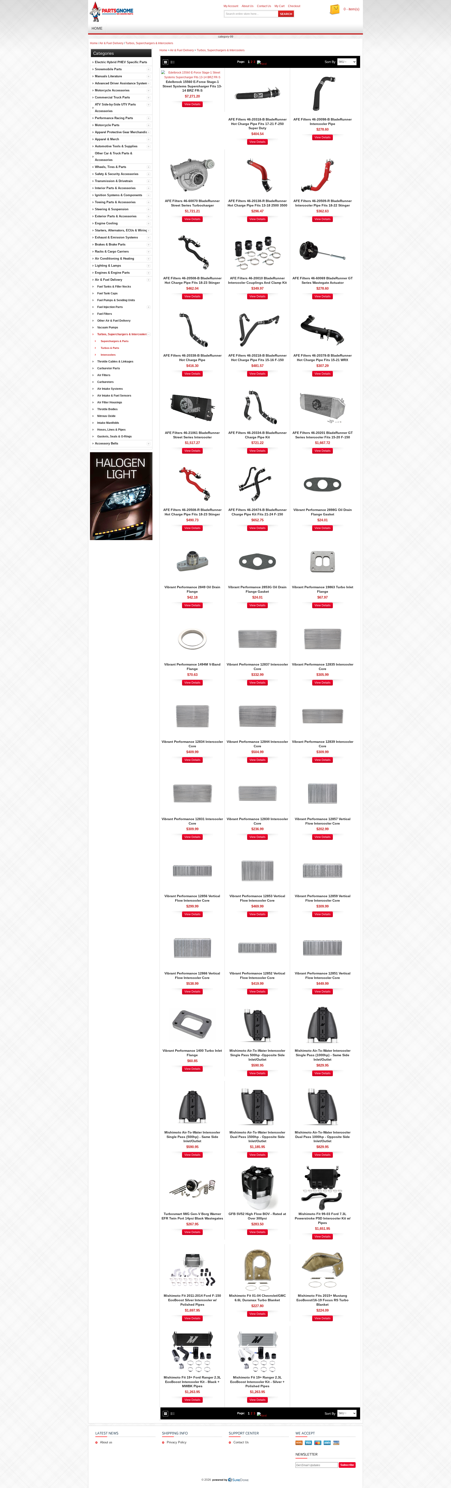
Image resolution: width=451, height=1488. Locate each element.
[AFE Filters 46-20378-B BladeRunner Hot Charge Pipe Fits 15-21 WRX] (322, 308)
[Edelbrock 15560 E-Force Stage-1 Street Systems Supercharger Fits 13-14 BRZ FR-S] (192, 72)
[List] (172, 62)
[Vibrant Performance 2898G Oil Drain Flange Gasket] (322, 463)
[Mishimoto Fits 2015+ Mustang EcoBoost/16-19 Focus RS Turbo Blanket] (322, 1248)
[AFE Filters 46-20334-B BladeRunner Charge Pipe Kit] (257, 386)
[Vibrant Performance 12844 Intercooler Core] (257, 695)
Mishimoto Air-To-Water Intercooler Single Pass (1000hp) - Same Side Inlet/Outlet (322, 1055)
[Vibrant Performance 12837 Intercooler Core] (257, 617)
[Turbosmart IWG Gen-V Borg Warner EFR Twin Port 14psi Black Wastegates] (192, 1167)
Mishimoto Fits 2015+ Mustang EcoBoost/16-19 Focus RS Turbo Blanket (322, 1300)
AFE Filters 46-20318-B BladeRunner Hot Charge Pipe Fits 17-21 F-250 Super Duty (257, 123)
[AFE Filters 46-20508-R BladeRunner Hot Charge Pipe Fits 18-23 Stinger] (192, 463)
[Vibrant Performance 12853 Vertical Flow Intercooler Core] (257, 849)
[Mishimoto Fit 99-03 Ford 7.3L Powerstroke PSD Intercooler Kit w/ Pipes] (322, 1167)
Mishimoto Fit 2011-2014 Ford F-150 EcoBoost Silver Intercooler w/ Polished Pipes (192, 1300)
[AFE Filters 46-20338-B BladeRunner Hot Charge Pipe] (192, 308)
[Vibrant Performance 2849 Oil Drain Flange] (192, 540)
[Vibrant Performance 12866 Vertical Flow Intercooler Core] (192, 926)
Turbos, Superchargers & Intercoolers (149, 43)
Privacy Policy (177, 1442)
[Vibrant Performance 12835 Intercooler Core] (322, 617)
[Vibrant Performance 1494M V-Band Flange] (192, 617)
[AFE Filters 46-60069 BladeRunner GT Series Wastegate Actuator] (322, 231)
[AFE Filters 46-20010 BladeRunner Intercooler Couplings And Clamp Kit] (257, 231)
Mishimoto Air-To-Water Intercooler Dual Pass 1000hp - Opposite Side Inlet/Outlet (322, 1136)
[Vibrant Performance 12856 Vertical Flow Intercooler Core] (192, 849)
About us (106, 1442)
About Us (247, 6)
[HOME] (143, 11)
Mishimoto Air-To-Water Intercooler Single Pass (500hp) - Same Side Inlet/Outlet (192, 1136)
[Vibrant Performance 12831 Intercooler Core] (192, 772)
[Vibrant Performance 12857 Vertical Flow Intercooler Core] (322, 772)
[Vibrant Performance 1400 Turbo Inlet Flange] (192, 1003)
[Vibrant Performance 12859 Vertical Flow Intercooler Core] (322, 849)
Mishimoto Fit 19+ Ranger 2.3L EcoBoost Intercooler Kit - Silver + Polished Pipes (257, 1381)
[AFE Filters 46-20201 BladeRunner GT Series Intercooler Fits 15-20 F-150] (322, 386)
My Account (231, 6)
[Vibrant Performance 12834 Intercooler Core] (192, 695)
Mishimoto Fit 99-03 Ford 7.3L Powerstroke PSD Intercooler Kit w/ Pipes (322, 1218)
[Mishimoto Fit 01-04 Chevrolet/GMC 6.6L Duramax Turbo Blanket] (257, 1248)
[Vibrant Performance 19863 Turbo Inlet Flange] (322, 540)
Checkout (294, 6)
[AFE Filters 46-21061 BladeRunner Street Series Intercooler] (192, 386)
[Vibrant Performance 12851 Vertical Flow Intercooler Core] (322, 926)
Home (94, 43)
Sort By (330, 62)
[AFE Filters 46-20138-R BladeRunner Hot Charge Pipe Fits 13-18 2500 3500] (257, 154)
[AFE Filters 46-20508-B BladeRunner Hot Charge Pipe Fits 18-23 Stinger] (192, 231)
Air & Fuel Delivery (111, 43)
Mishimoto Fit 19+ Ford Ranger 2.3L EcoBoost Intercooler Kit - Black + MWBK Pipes (192, 1381)
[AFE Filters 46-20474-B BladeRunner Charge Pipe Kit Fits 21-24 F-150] (257, 463)
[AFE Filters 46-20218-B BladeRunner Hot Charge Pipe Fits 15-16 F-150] (257, 308)
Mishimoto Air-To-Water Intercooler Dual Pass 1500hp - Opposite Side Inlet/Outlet (257, 1136)
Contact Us (264, 6)
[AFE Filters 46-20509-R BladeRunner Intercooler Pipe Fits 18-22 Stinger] (322, 154)
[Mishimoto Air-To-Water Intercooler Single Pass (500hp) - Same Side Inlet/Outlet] (192, 1085)
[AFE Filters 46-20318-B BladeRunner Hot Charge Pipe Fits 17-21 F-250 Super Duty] (257, 72)
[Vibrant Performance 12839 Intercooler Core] (322, 695)
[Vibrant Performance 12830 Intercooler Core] (257, 772)
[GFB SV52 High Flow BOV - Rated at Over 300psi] (257, 1167)
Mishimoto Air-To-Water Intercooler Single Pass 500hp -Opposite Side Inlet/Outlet (257, 1055)
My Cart (279, 6)
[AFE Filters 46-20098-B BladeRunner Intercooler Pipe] (322, 72)
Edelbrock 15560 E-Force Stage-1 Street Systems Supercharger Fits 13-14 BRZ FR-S (192, 86)
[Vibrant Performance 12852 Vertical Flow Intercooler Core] (257, 926)
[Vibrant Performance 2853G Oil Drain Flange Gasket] (257, 540)
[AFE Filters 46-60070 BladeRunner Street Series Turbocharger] (192, 154)
